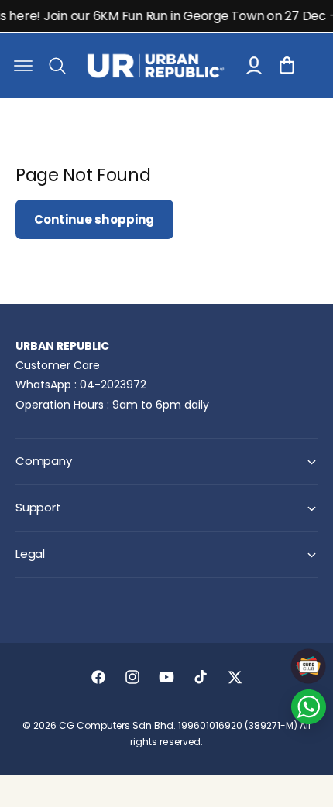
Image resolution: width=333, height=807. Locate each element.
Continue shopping (94, 219)
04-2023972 (113, 384)
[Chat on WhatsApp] (308, 706)
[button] (23, 66)
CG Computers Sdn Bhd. (118, 725)
